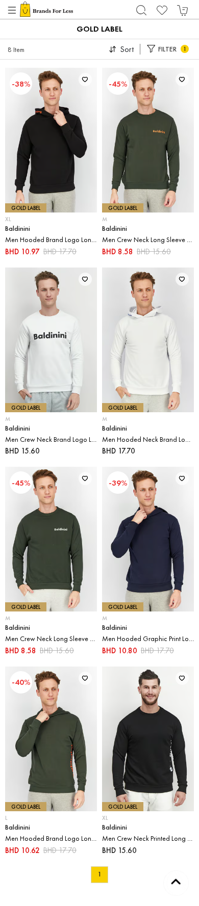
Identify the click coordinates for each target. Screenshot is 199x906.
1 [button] (99, 873)
